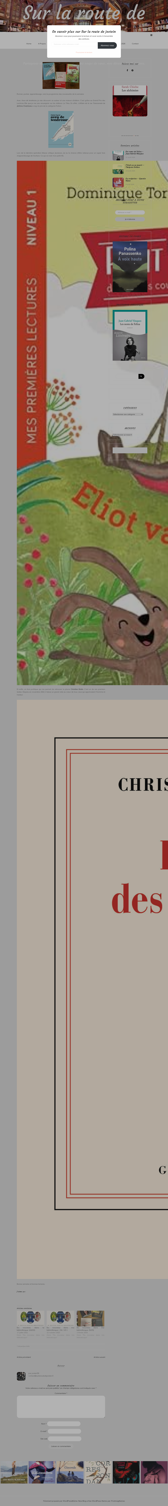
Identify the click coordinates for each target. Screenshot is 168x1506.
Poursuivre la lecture (84, 52)
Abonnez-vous (107, 45)
